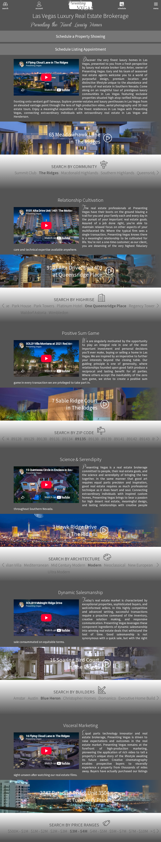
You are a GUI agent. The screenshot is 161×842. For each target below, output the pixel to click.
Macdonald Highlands (79, 172)
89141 (119, 438)
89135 (80, 438)
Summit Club (25, 172)
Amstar (19, 698)
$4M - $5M (98, 831)
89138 (94, 438)
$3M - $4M (78, 831)
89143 (144, 438)
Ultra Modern (59, 571)
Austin (33, 698)
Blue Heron (51, 698)
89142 (132, 438)
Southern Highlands (117, 172)
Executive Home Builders (139, 698)
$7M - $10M (138, 831)
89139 (106, 438)
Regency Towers (142, 305)
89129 (29, 438)
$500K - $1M (18, 831)
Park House (21, 305)
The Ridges (48, 172)
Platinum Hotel (69, 305)
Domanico (107, 698)
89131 (55, 438)
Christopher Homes (79, 698)
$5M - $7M (117, 831)
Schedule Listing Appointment (80, 49)
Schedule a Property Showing (80, 36)
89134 (67, 438)
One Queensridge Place (105, 305)
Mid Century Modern (68, 565)
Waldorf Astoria (33, 312)
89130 (42, 438)
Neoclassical (114, 565)
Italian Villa (12, 565)
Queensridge (147, 172)
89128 (16, 438)
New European (140, 565)
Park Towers (44, 305)
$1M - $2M (39, 831)
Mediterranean (36, 565)
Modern (94, 565)
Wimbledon (58, 312)
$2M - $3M (58, 831)
